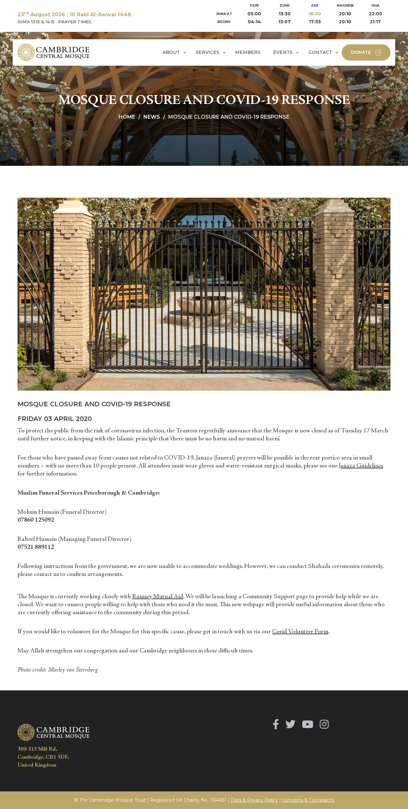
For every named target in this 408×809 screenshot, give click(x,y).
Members (247, 52)
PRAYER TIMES (74, 21)
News (151, 117)
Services (207, 52)
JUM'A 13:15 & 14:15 (36, 21)
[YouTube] (308, 724)
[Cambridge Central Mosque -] (53, 52)
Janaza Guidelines (361, 466)
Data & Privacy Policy (254, 800)
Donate (361, 52)
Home (127, 117)
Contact (320, 52)
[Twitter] (290, 724)
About (171, 52)
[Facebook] (275, 724)
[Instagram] (324, 724)
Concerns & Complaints (308, 800)
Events (283, 52)
